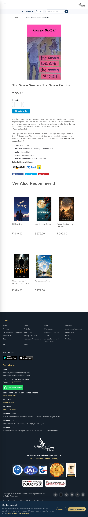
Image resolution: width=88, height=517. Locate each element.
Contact (68, 339)
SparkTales (69, 332)
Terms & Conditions (10, 501)
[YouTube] (77, 494)
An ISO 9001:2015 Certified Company (44, 459)
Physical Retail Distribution (12, 332)
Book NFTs (7, 335)
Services (68, 326)
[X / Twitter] (61, 494)
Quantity (15, 100)
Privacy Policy (24, 513)
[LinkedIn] (72, 494)
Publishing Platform (51, 332)
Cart (39, 11)
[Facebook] (55, 494)
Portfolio (27, 329)
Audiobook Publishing (73, 329)
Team (46, 335)
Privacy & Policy (26, 501)
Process (6, 329)
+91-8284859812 (9, 396)
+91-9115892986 (14, 382)
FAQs (67, 335)
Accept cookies (77, 509)
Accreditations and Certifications (51, 340)
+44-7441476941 (9, 410)
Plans (46, 326)
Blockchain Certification (32, 339)
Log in (29, 11)
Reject (61, 509)
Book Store (28, 332)
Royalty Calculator (30, 335)
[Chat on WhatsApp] (44, 387)
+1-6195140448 (8, 403)
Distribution (48, 329)
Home (16, 18)
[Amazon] (83, 494)
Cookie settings (40, 501)
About (26, 326)
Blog (4, 339)
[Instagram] (66, 494)
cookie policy (12, 513)
